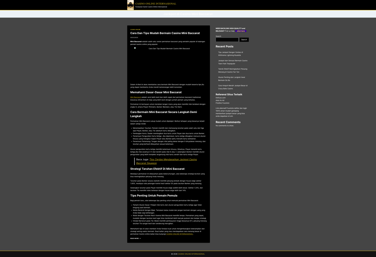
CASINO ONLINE (135, 29)
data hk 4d (220, 100)
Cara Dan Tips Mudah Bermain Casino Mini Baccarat (165, 33)
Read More (135, 238)
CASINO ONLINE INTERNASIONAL (191, 254)
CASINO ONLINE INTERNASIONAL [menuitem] (179, 234)
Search (218, 36)
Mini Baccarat (135, 97)
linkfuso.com (221, 98)
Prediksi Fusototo (222, 103)
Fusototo (230, 108)
